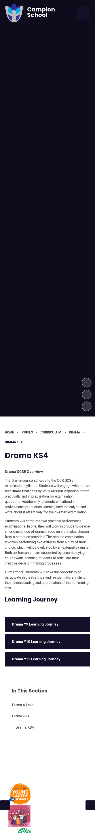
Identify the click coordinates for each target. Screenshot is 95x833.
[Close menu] (83, 12)
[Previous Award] (5, 805)
